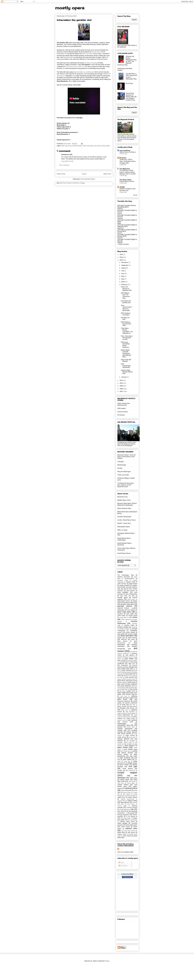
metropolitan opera (123, 725)
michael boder (131, 727)
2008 (121, 388)
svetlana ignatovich (124, 809)
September (125, 265)
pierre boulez (124, 764)
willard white (121, 832)
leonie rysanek (121, 706)
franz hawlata (129, 667)
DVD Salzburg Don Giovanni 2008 (126, 323)
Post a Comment (64, 165)
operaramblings (125, 150)
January (124, 377)
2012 (121, 260)
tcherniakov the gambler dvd (126, 301)
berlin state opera (66, 145)
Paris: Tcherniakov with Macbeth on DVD (127, 337)
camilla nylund (132, 615)
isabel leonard (131, 679)
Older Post (107, 174)
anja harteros (132, 587)
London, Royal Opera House (126, 520)
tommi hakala (126, 818)
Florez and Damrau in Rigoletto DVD (126, 288)
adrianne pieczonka (123, 577)
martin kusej (130, 718)
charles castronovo (126, 619)
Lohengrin (120, 461)
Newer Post (61, 174)
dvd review (97, 145)
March (123, 281)
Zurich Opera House (123, 553)
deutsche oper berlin (128, 639)
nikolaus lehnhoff (123, 739)
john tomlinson (132, 684)
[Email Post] (81, 143)
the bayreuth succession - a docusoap (127, 812)
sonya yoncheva (131, 795)
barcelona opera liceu (130, 602)
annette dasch (122, 597)
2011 (121, 380)
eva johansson (123, 662)
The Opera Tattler (125, 179)
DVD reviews (121, 408)
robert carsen (124, 779)
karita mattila (121, 692)
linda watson (133, 706)
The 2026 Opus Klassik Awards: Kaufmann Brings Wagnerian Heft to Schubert (128, 172)
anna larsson (131, 590)
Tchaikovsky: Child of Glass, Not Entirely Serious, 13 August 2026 (128, 161)
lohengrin (123, 708)
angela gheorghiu (125, 585)
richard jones (131, 770)
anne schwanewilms (131, 594)
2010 (121, 383)
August (123, 268)
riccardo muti (121, 770)
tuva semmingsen (132, 819)
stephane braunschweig (127, 799)
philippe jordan (132, 763)
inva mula (119, 677)
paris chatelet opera (125, 751)
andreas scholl (130, 582)
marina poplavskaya (123, 715)
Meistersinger (121, 465)
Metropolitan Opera (123, 526)
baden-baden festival (123, 601)
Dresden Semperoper (124, 516)
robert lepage (132, 781)
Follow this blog (127, 877)
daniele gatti (121, 637)
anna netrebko (122, 592)
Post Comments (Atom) (88, 179)
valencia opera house (127, 821)
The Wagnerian (125, 168)
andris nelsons (121, 583)
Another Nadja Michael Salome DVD (127, 371)
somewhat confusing (91, 63)
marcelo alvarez (131, 713)
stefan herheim (132, 797)
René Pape (129, 83)
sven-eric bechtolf (132, 807)
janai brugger (123, 682)
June (123, 273)
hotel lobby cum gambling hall (85, 72)
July (122, 270)
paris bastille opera (130, 749)
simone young (126, 792)
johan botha (131, 682)
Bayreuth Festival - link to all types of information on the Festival (126, 456)
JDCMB (122, 187)
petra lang (127, 761)
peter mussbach (125, 758)
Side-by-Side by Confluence (128, 152)
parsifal (135, 751)
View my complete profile (125, 852)
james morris (133, 680)
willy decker (131, 832)
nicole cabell (132, 737)
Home (84, 174)
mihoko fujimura (132, 732)
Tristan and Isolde (123, 475)
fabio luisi (132, 663)
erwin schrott (121, 660)
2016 (121, 254)
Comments (123, 865)
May (122, 276)
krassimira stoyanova (123, 701)
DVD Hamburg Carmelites (125, 314)
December (124, 262)
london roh (133, 708)
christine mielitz (129, 625)
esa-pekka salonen (132, 660)
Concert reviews (122, 411)
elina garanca (130, 655)
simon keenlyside (126, 790)
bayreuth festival (124, 606)
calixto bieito (121, 615)
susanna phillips (122, 805)
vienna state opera (131, 825)
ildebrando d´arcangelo (129, 675)
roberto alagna (131, 783)
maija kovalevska (130, 711)
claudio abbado (130, 632)
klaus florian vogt (124, 699)
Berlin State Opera (87, 53)
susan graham (131, 804)
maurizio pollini (127, 722)
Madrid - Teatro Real (124, 523)
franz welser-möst (123, 669)
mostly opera (69, 7)
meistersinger (121, 723)
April (123, 279)
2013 (121, 257)
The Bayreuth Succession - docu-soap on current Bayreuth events (126, 484)
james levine (121, 680)
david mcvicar (132, 637)
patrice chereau (127, 752)
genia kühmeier (126, 670)
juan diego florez (123, 689)
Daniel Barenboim (68, 57)
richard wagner (127, 772)
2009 (121, 386)
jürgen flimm (131, 691)
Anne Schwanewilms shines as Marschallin (126, 307)
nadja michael (129, 735)
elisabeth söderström (122, 657)
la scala (122, 704)
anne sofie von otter (127, 595)
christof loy (134, 627)
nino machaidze (131, 740)
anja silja (123, 589)
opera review (122, 747)
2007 (121, 391)
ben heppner (131, 610)
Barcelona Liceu (122, 497)
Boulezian (123, 158)
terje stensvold (121, 811)
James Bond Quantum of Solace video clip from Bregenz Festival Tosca (131, 96)
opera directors (129, 745)
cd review (133, 617)
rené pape (133, 766)
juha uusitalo (133, 689)
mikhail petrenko (126, 733)
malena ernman (121, 713)
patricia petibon (122, 754)
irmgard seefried (121, 679)
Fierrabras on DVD (125, 318)
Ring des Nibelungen (124, 471)
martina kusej (120, 720)
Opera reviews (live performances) (123, 404)
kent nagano (130, 698)
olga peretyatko (128, 744)
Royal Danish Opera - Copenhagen (124, 539)
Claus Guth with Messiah (126, 360)
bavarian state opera (127, 604)
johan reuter (121, 684)
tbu (132, 809)
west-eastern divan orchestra (128, 830)
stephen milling (132, 800)
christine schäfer (122, 627)
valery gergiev (122, 823)
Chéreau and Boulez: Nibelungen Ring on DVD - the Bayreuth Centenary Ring (126, 60)
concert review (132, 634)
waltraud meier (131, 828)
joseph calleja (125, 687)
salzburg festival (131, 788)
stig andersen (125, 802)
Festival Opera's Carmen (127, 181)
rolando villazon (123, 784)
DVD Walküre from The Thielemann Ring (125, 295)
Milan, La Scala (122, 530)
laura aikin (132, 704)
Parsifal (119, 468)
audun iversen (131, 599)
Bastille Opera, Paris (123, 500)
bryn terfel (130, 614)
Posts (122, 862)
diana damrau (122, 641)
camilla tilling (123, 617)
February (124, 284)
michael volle (122, 730)
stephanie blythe (121, 800)
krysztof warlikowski (131, 703)
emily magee (128, 658)
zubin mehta (127, 836)
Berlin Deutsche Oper (124, 508)
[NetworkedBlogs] (127, 874)
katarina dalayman (131, 694)
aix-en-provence (129, 578)
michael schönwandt (124, 728)
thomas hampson (123, 814)
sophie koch (121, 797)
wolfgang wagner (121, 834)
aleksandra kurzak (122, 580)
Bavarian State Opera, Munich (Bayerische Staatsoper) (127, 504)
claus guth (120, 634)
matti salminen (132, 720)
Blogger (107, 961)
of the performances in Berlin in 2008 (76, 66)
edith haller (132, 651)
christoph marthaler (124, 628)
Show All (135, 195)
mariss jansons (126, 716)
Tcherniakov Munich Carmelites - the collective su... (127, 330)
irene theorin (129, 677)
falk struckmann (122, 665)
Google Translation (123, 244)
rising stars (133, 778)
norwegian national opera (124, 742)
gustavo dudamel (126, 672)
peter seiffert (127, 759)
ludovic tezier (124, 709)
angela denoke (133, 583)
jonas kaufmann (126, 686)
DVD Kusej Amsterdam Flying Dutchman (125, 344)
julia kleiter (122, 691)
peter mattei (133, 756)
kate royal (124, 696)
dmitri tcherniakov (88, 145)
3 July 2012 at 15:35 (67, 161)
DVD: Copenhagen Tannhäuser (126, 365)
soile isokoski (126, 794)
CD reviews (121, 415)
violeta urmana (125, 826)
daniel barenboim (77, 145)
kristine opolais (105, 145)
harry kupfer (129, 674)
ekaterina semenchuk (123, 653)
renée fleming (127, 768)
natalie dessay (121, 737)
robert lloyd (120, 783)
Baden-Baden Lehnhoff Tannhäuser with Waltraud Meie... (126, 353)
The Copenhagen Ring (125, 575)
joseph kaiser (134, 687)
